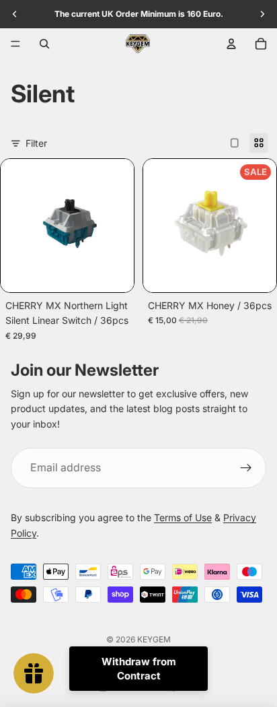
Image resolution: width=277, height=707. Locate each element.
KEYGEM (154, 639)
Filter (36, 143)
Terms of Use (183, 517)
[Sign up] (246, 468)
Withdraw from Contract (139, 668)
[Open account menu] (231, 44)
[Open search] (44, 44)
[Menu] (15, 43)
